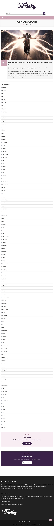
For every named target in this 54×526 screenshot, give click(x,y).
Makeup (4, 300)
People (3, 339)
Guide (3, 227)
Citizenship (4, 142)
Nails (3, 327)
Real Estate (4, 351)
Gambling (4, 209)
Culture (3, 166)
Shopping (4, 370)
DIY (3, 172)
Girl (3, 221)
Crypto (3, 163)
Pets (3, 342)
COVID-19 (4, 157)
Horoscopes (4, 263)
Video (3, 421)
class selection (35, 67)
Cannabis (4, 124)
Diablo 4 (41, 67)
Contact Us (20, 524)
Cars (3, 127)
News (3, 333)
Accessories (4, 87)
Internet (4, 275)
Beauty (3, 105)
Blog (3, 115)
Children (4, 139)
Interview (4, 278)
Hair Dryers (4, 239)
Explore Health (27, 443)
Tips (3, 397)
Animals (4, 90)
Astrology (4, 99)
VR (2, 424)
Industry (4, 272)
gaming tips (16, 68)
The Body (4, 394)
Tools (3, 403)
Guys (3, 230)
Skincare (4, 373)
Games (23, 67)
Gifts (3, 218)
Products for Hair (6, 348)
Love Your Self (5, 297)
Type (3, 412)
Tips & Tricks (5, 400)
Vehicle (3, 418)
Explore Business (27, 462)
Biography (4, 111)
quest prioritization (32, 68)
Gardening (4, 215)
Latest (25, 524)
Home (3, 260)
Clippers (4, 145)
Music (3, 324)
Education (4, 178)
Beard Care (4, 102)
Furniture (4, 203)
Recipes (4, 354)
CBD (3, 133)
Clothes (3, 148)
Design (3, 169)
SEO (3, 366)
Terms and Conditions (31, 524)
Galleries (4, 206)
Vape (3, 415)
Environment (5, 184)
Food (3, 196)
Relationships (5, 357)
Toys (3, 406)
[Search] (44, 13)
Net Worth (4, 330)
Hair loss (4, 242)
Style (3, 382)
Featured (4, 193)
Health (3, 248)
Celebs (3, 136)
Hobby (3, 257)
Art (2, 96)
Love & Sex (4, 294)
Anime (3, 93)
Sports (3, 376)
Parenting (4, 336)
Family (3, 187)
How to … (4, 269)
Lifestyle (4, 291)
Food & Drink (5, 200)
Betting (3, 108)
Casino (3, 130)
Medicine (4, 306)
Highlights (4, 251)
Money (3, 312)
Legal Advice (5, 285)
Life (3, 288)
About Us (15, 524)
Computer (4, 151)
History (3, 254)
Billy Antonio (12, 67)
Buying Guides (5, 121)
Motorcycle (4, 315)
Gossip (3, 224)
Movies (3, 318)
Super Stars (4, 385)
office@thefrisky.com (8, 501)
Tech (3, 388)
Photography (5, 345)
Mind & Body (5, 309)
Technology (4, 391)
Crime (3, 160)
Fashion (4, 190)
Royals (3, 363)
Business (4, 118)
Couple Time (5, 154)
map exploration (23, 68)
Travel (3, 409)
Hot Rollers (4, 266)
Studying (4, 379)
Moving (3, 321)
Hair (3, 233)
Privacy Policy (39, 524)
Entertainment (5, 181)
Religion (4, 360)
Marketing (4, 303)
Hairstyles (4, 245)
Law (3, 281)
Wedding (4, 427)
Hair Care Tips (5, 236)
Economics (4, 175)
